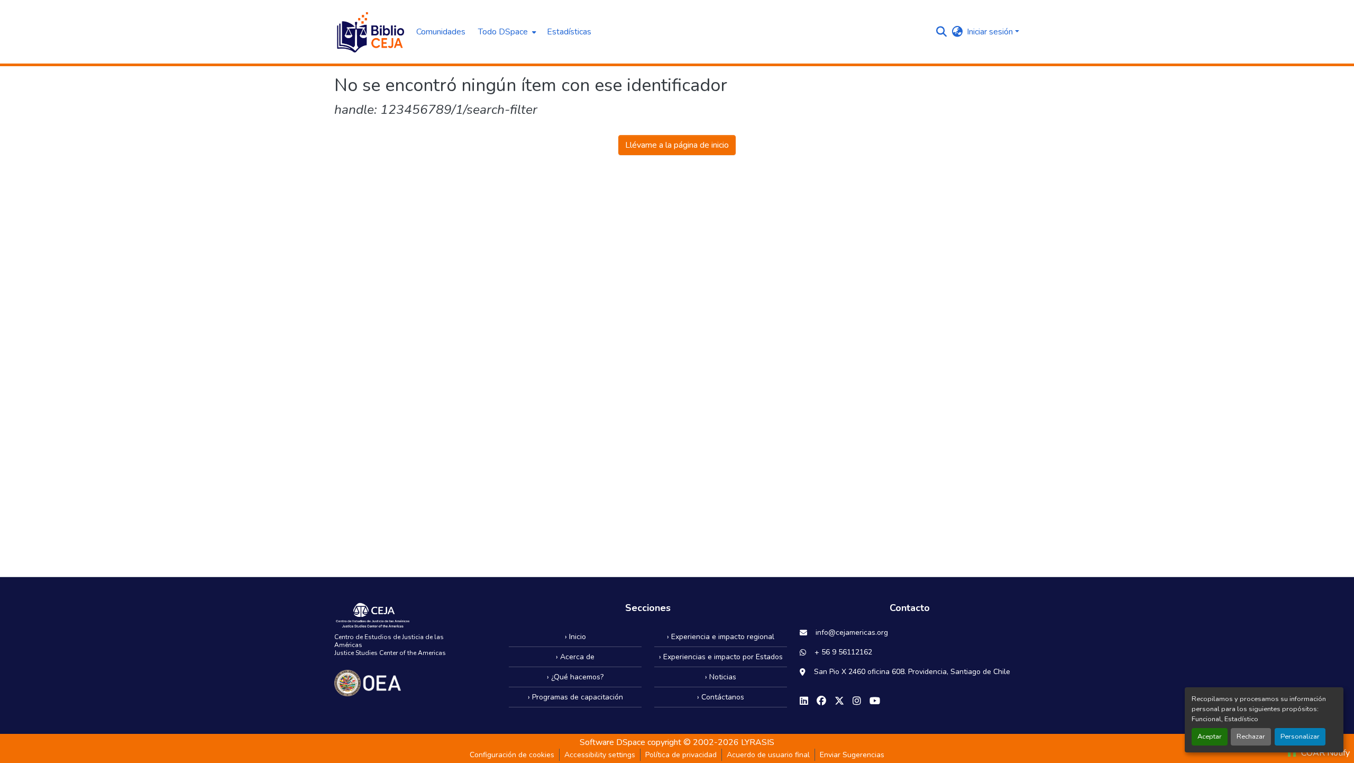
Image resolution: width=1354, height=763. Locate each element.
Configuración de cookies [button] (512, 755)
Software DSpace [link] (612, 742)
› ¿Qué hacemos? (575, 677)
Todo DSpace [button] (503, 32)
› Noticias (720, 677)
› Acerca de (575, 657)
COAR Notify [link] (1324, 753)
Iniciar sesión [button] (991, 32)
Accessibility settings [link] (599, 755)
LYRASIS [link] (757, 742)
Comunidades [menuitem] (440, 32)
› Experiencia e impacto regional (720, 637)
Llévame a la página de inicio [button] (677, 145)
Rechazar (1251, 736)
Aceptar (1209, 736)
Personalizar (1300, 736)
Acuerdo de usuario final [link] (768, 755)
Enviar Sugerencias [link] (852, 755)
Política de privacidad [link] (681, 755)
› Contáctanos (720, 697)
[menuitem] (506, 32)
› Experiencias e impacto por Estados (721, 657)
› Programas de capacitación (575, 697)
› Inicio (575, 637)
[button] (370, 32)
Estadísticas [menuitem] (569, 32)
